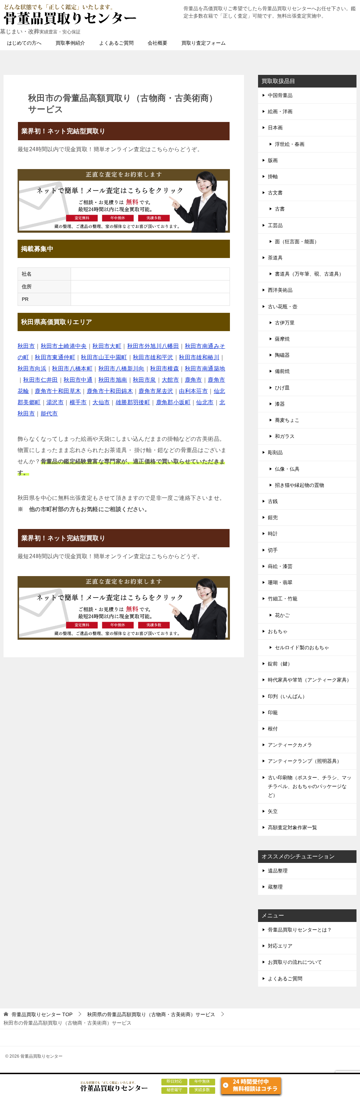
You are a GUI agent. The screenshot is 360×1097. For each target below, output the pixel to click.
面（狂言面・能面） (297, 241)
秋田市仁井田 (40, 380)
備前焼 (282, 371)
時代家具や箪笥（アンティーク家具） (310, 680)
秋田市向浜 (32, 369)
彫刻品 (275, 452)
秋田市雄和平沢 (153, 357)
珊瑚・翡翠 (280, 582)
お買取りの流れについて (295, 962)
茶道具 (275, 257)
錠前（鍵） (280, 663)
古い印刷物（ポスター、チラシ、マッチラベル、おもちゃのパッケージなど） (310, 786)
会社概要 (157, 43)
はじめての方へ (24, 43)
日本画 (275, 127)
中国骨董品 (280, 95)
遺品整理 (278, 870)
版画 (273, 160)
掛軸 (273, 176)
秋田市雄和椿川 (199, 357)
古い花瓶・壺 (282, 306)
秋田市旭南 (112, 380)
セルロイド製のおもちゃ (302, 647)
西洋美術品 (280, 290)
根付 (273, 728)
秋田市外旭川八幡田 (153, 346)
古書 (280, 209)
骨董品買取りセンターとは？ (300, 930)
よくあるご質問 (116, 43)
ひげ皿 (282, 388)
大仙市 (101, 402)
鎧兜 (273, 517)
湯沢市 (55, 402)
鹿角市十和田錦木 (110, 391)
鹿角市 (193, 380)
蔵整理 (275, 887)
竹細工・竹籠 (282, 598)
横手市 (78, 402)
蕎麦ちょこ (287, 420)
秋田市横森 (164, 369)
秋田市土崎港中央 (64, 346)
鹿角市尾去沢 (156, 391)
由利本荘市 (193, 391)
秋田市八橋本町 (72, 369)
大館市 (170, 380)
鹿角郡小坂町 (173, 402)
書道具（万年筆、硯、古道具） (309, 274)
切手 (273, 550)
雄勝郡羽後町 (133, 402)
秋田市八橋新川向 (121, 369)
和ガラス (285, 436)
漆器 (280, 404)
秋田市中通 (78, 380)
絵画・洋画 (280, 111)
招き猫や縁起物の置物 (299, 485)
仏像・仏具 (287, 469)
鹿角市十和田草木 (58, 391)
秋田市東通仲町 (55, 357)
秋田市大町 (106, 346)
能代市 (49, 414)
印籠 (273, 712)
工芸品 (275, 225)
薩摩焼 (282, 339)
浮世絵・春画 (289, 144)
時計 (273, 533)
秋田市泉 (144, 380)
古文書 (275, 192)
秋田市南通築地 (205, 369)
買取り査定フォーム (203, 43)
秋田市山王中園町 (104, 357)
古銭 (273, 501)
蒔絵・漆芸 (280, 566)
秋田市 (26, 346)
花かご (282, 615)
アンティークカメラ (290, 745)
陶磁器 (282, 355)
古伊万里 (285, 322)
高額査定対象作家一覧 (292, 827)
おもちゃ (278, 631)
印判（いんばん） (287, 696)
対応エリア (280, 946)
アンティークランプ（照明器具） (305, 761)
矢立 (273, 811)
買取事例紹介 (70, 43)
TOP (42, 1014)
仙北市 (204, 402)
